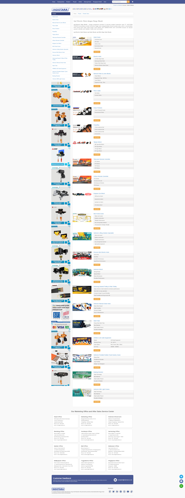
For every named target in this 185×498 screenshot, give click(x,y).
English (128, 5)
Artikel (80, 1)
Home (53, 1)
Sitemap (120, 5)
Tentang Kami (60, 1)
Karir (105, 1)
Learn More (96, 51)
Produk (79, 13)
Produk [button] (68, 1)
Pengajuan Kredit (97, 1)
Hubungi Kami (87, 1)
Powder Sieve (86, 13)
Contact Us (115, 5)
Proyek (74, 1)
